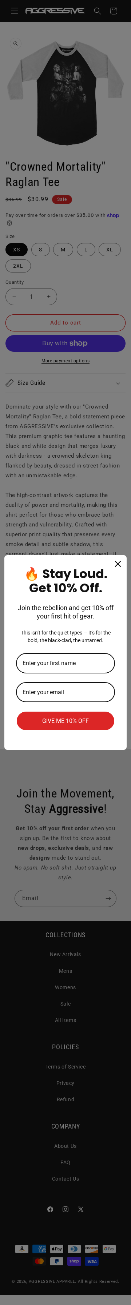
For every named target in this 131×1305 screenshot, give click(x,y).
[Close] (118, 564)
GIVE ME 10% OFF (65, 720)
